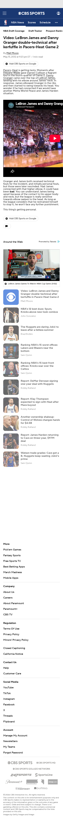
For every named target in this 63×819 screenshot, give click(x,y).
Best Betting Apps (14, 566)
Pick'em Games (12, 549)
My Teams (9, 746)
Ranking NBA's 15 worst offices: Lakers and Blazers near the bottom (39, 348)
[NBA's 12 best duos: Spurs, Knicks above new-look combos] (11, 315)
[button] (4, 13)
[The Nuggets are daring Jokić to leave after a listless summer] (11, 333)
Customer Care (12, 673)
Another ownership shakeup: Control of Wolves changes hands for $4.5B (40, 420)
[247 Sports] (21, 774)
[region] (31, 265)
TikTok (7, 693)
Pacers (7, 70)
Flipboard (9, 721)
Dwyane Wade (11, 72)
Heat (15, 70)
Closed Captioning (14, 648)
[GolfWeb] (41, 788)
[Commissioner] (35, 780)
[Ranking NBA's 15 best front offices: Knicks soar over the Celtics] (11, 369)
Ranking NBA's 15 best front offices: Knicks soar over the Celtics (37, 366)
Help (6, 668)
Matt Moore (12, 53)
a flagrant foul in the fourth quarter (30, 74)
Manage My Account (15, 735)
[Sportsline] (44, 774)
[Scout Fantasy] (22, 788)
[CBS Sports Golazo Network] (31, 768)
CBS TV (7, 614)
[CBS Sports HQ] (45, 762)
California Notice (13, 654)
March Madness (12, 572)
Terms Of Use (11, 628)
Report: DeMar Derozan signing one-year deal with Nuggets (39, 382)
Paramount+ (10, 609)
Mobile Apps (10, 578)
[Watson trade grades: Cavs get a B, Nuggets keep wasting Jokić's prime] (11, 459)
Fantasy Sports (12, 555)
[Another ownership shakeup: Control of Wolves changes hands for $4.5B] (11, 423)
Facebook (9, 704)
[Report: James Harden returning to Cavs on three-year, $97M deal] (11, 441)
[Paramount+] (13, 781)
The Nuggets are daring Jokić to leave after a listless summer (40, 328)
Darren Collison (36, 72)
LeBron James (46, 78)
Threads (8, 715)
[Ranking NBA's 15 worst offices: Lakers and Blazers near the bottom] (11, 351)
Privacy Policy (11, 634)
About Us (8, 592)
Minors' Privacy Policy (15, 640)
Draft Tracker (35, 31)
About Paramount (13, 603)
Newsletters (10, 741)
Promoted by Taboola (47, 242)
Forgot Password (13, 752)
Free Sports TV (12, 561)
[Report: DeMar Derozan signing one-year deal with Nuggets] (11, 387)
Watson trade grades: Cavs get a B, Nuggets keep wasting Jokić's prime (40, 456)
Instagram (9, 699)
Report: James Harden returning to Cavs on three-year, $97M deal (40, 438)
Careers (7, 597)
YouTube (8, 687)
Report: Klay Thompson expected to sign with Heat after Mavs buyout (40, 402)
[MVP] (53, 780)
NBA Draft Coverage (14, 31)
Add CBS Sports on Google (22, 63)
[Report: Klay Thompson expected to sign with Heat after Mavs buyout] (11, 405)
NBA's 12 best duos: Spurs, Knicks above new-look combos (39, 310)
